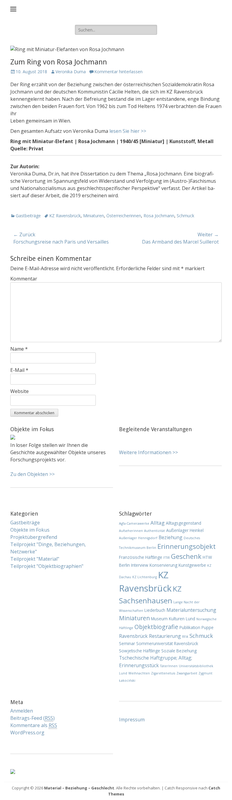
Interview (139, 565)
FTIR (166, 558)
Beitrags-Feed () (32, 718)
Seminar (127, 643)
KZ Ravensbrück (65, 215)
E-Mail (19, 370)
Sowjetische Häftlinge (139, 651)
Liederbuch (154, 610)
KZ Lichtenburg (144, 577)
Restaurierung (165, 636)
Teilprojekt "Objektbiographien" (46, 566)
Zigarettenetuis (163, 673)
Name (19, 349)
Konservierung (163, 565)
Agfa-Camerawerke (134, 523)
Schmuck (185, 215)
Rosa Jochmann (158, 215)
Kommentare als (33, 725)
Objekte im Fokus (30, 529)
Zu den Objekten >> (32, 474)
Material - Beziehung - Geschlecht (120, 9)
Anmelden (21, 710)
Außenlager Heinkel (185, 530)
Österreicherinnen (123, 215)
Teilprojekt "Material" (34, 559)
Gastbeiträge (28, 215)
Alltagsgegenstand (183, 523)
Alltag (157, 522)
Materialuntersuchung (191, 610)
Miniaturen (93, 215)
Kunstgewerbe (192, 565)
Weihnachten (139, 673)
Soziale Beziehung (179, 651)
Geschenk (186, 556)
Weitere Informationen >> (148, 452)
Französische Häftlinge (140, 557)
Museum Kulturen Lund (173, 618)
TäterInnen (169, 666)
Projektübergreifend (33, 537)
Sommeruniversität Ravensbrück (167, 643)
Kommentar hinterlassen (118, 71)
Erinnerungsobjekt (186, 546)
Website (19, 391)
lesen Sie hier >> (127, 131)
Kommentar (23, 278)
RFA (185, 636)
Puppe (207, 627)
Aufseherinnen (131, 531)
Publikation (189, 627)
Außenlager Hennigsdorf (138, 538)
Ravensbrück (133, 636)
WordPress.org (27, 732)
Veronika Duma (71, 71)
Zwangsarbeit (186, 673)
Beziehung (170, 537)
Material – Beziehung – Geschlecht (79, 788)
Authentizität (154, 531)
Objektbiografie (156, 627)
